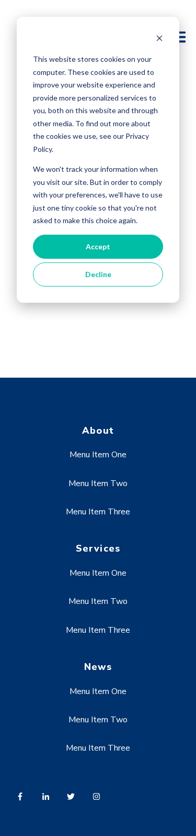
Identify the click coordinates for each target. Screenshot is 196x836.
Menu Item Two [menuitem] (98, 483)
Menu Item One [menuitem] (98, 454)
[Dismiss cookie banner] (159, 39)
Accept (98, 246)
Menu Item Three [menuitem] (98, 512)
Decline (98, 274)
